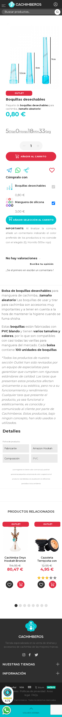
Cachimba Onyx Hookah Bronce (15, 559)
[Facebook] (30, 655)
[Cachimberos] (26, 4)
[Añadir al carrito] (20, 584)
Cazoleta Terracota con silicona (47, 559)
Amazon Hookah (42, 448)
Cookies (13, 691)
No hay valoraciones (22, 258)
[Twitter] (36, 655)
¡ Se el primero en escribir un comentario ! (30, 270)
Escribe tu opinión (42, 264)
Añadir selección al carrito (33, 219)
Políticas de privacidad (32, 691)
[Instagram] (24, 655)
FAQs (34, 695)
